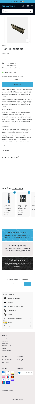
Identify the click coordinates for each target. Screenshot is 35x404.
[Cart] (27, 6)
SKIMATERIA (5, 53)
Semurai (21, 399)
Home (3, 45)
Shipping (10, 76)
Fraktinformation (6, 146)
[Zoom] (28, 40)
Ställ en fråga (5, 150)
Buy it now (17, 84)
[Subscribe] (27, 284)
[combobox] (17, 11)
